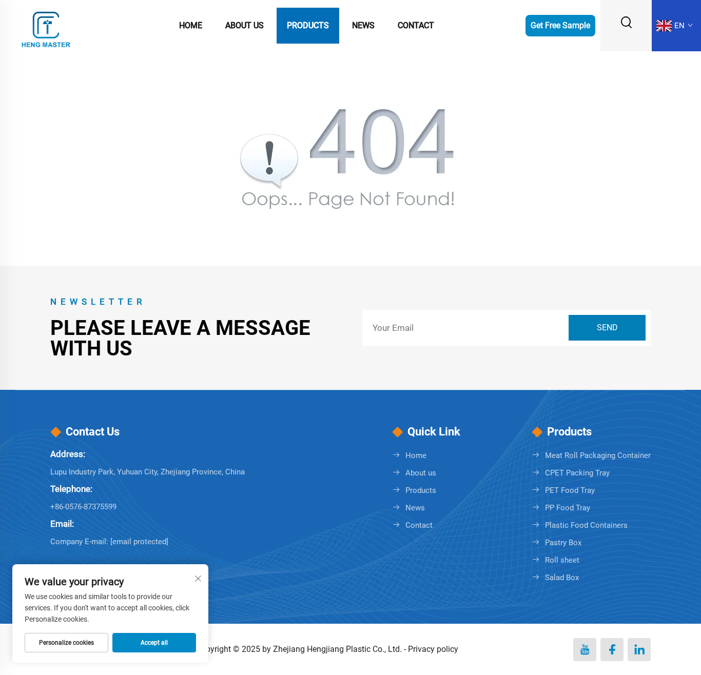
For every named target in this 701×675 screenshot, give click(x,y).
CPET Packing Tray (577, 473)
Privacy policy (433, 649)
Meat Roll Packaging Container (598, 455)
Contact (416, 25)
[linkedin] (639, 649)
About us (244, 25)
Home (190, 25)
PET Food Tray (570, 490)
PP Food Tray (567, 507)
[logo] (46, 25)
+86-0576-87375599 (83, 506)
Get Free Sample (560, 25)
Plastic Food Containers (586, 525)
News (363, 25)
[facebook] (612, 649)
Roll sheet (562, 560)
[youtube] (584, 649)
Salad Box (562, 577)
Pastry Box (563, 542)
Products (308, 25)
